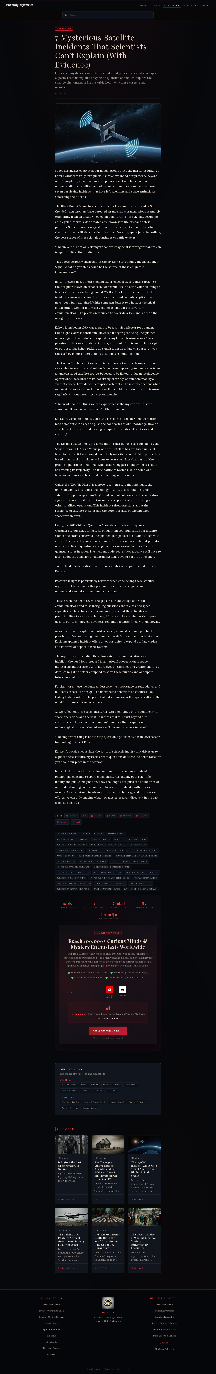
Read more (66, 1199)
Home (142, 5)
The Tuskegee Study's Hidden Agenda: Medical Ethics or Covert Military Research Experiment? (105, 1171)
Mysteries (189, 5)
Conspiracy (171, 5)
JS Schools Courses (51, 1348)
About (204, 5)
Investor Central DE (112, 1085)
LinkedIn (98, 816)
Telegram (143, 816)
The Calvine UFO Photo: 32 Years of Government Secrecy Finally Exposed (71, 1239)
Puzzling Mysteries (137, 1102)
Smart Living (131, 1085)
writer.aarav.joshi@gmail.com (108, 1317)
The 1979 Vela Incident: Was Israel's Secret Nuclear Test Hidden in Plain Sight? (144, 1169)
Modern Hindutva (90, 1108)
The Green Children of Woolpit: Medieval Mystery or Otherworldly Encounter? (143, 1241)
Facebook (73, 816)
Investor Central (69, 1085)
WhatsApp (127, 816)
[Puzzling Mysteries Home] (20, 5)
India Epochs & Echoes (164, 1335)
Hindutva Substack (164, 1349)
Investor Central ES (89, 1085)
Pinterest (64, 822)
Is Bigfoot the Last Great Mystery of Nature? (69, 1166)
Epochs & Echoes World (94, 1102)
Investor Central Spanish (51, 1310)
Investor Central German (51, 1317)
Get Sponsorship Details (106, 1030)
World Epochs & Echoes (164, 1329)
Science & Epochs (70, 1108)
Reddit (112, 816)
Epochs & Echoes (69, 1090)
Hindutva (86, 1090)
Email (77, 822)
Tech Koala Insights (70, 1102)
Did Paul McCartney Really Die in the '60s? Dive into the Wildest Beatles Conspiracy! (107, 1241)
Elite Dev (98, 1090)
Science (155, 5)
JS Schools (111, 1090)
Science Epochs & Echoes (164, 1323)
